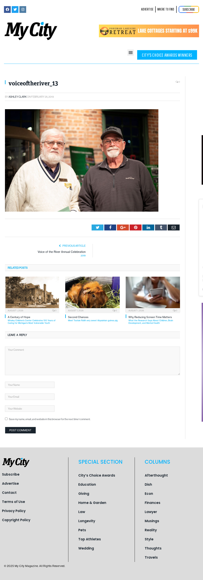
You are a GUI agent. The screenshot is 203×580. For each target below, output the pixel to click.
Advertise (10, 483)
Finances (152, 502)
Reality (151, 530)
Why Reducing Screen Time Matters (150, 319)
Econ (149, 493)
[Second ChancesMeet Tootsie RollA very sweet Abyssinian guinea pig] (92, 294)
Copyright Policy (16, 520)
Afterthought (156, 475)
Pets (82, 530)
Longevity (86, 521)
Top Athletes (89, 539)
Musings (152, 521)
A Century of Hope (32, 319)
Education (87, 484)
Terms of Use (13, 501)
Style (149, 539)
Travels (151, 557)
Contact (9, 492)
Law (81, 511)
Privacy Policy (14, 510)
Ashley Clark (18, 96)
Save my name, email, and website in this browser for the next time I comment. (49, 419)
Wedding (86, 548)
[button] (130, 52)
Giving (83, 493)
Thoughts (153, 548)
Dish (148, 484)
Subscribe (10, 474)
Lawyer (151, 511)
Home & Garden (92, 502)
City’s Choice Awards (96, 475)
